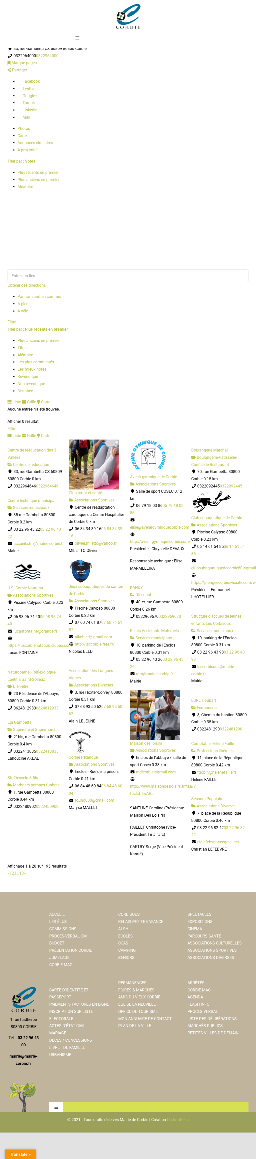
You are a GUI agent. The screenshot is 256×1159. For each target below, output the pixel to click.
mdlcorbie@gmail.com (156, 772)
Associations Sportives (93, 500)
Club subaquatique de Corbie (216, 517)
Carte (22, 135)
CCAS (123, 943)
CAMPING (127, 950)
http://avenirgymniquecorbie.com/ (160, 541)
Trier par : (21, 161)
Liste (16, 402)
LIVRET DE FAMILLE (67, 1047)
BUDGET (56, 943)
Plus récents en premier (38, 172)
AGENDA (195, 997)
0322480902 (47, 806)
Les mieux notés (32, 369)
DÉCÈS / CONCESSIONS (70, 1040)
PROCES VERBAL (203, 1011)
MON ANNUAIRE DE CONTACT (145, 1018)
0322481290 (231, 729)
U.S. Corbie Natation (25, 588)
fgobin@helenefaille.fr (216, 772)
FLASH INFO (199, 1004)
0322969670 (169, 616)
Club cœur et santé (85, 492)
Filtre (12, 322)
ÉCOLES (125, 936)
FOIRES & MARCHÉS (136, 990)
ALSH (123, 929)
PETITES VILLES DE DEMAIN (213, 1033)
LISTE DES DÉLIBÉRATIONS (212, 1018)
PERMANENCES (132, 982)
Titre (22, 347)
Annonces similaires (35, 142)
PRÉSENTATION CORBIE (70, 950)
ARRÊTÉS (196, 982)
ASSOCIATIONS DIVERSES (211, 957)
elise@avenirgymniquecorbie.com (159, 527)
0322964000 (47, 55)
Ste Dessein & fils (23, 777)
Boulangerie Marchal (209, 450)
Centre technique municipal (32, 500)
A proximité (28, 150)
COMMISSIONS (62, 929)
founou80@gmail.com (94, 800)
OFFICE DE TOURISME (138, 1011)
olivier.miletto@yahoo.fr (95, 543)
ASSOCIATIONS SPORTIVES (212, 950)
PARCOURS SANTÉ (204, 936)
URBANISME (60, 1054)
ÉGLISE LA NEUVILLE (137, 1004)
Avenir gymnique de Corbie (153, 476)
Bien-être (20, 686)
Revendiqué (28, 376)
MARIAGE (57, 1033)
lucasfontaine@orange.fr (35, 631)
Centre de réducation (30, 464)
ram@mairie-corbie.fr (154, 674)
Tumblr (28, 102)
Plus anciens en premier (39, 179)
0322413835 (47, 751)
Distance (25, 391)
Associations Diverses (93, 685)
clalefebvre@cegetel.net (218, 842)
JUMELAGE (59, 957)
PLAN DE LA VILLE (134, 1025)
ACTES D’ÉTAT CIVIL (67, 1025)
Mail (26, 117)
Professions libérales (215, 750)
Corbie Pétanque (83, 757)
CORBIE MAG (60, 964)
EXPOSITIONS (200, 921)
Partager (19, 70)
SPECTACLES (200, 914)
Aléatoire (25, 186)
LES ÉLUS (58, 921)
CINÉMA (195, 929)
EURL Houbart (203, 700)
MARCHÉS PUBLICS (205, 1025)
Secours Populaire (207, 798)
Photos (24, 128)
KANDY (136, 587)
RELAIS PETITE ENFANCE (140, 921)
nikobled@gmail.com (93, 637)
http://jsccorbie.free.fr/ (95, 644)
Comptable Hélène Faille (212, 743)
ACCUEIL (57, 914)
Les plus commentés (36, 362)
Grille (31, 402)
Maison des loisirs (146, 743)
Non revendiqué (31, 383)
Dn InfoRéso (178, 1119)
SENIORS (126, 957)
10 (21, 873)
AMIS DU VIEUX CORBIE (139, 997)
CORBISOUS (129, 914)
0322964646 (47, 486)
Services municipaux (31, 507)
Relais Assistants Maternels (154, 630)
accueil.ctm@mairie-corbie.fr (39, 543)
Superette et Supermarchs (35, 729)
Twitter (28, 88)
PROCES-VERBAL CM (68, 936)
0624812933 (47, 708)
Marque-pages (23, 62)
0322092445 (231, 486)
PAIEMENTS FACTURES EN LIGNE (79, 1004)
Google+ (29, 95)
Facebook (31, 81)
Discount (142, 594)
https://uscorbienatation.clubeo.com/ (41, 645)
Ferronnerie (206, 707)
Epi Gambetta (20, 722)
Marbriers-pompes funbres (36, 785)
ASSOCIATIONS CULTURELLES (215, 943)
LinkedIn (30, 110)
